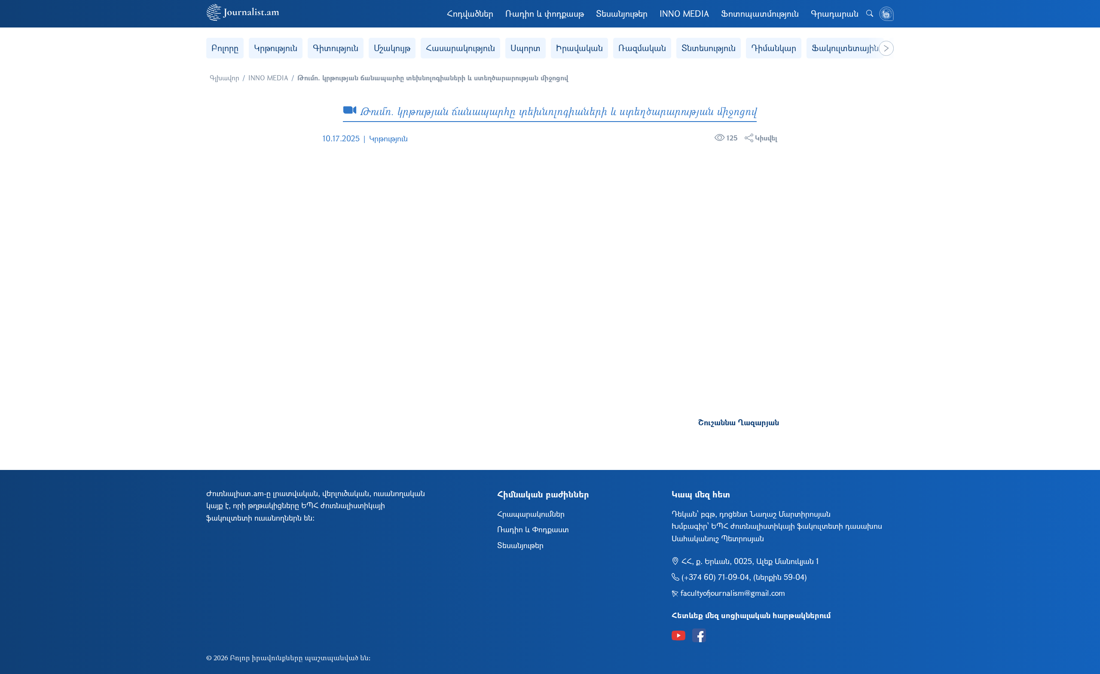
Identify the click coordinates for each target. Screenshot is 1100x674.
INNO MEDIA (684, 13)
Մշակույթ (392, 48)
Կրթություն (275, 48)
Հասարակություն (460, 48)
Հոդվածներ (470, 13)
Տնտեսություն (708, 48)
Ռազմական (642, 48)
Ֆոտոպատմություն (760, 13)
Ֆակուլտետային (845, 48)
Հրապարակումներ (531, 514)
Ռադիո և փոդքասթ (544, 13)
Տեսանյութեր (622, 13)
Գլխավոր (224, 77)
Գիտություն (335, 48)
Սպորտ (525, 48)
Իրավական (579, 48)
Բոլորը (224, 48)
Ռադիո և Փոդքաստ (533, 529)
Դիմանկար (773, 48)
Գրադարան (835, 13)
